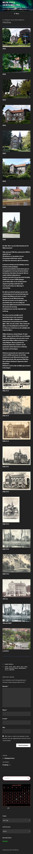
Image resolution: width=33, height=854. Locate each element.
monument (22, 668)
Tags (4, 816)
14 (20, 796)
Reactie (5, 686)
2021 (26, 666)
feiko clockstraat (11, 668)
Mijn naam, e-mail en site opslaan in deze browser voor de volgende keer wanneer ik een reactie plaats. (16, 738)
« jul (8, 808)
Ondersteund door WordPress (11, 850)
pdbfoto (21, 20)
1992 (14, 666)
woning (12, 669)
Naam (5, 710)
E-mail (5, 718)
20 (16, 799)
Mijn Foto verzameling (11, 3)
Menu (17, 13)
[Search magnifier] (28, 778)
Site (4, 727)
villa (7, 669)
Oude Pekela (9, 664)
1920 (10, 666)
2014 (22, 666)
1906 (6, 666)
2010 (18, 666)
